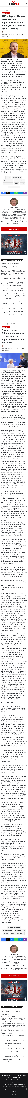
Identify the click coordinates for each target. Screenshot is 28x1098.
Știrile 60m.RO (11, 10)
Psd (22, 184)
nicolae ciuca (8, 184)
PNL (17, 184)
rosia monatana (14, 187)
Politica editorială (12, 1086)
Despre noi (10, 1084)
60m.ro (9, 1082)
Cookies (14, 1091)
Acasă (4, 10)
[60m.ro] (14, 3)
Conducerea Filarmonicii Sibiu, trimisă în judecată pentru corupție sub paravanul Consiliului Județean (13, 303)
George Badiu (17, 177)
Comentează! (14, 229)
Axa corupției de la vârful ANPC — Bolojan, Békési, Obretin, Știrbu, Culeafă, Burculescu (13, 289)
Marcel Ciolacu (19, 180)
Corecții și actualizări (21, 1086)
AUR (8, 177)
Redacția (15, 1084)
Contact (10, 1089)
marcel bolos (8, 180)
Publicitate (15, 1089)
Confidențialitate (22, 1089)
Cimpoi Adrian (6, 32)
